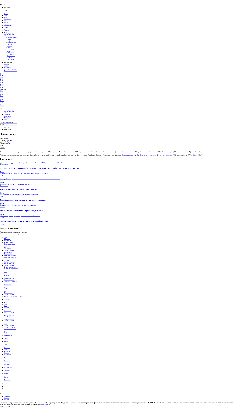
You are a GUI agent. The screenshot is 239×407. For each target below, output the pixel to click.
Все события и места (10, 71)
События (9, 140)
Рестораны (7, 19)
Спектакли (7, 116)
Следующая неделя (10, 69)
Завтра (6, 66)
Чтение (9, 46)
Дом (8, 51)
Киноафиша (7, 249)
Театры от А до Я (9, 327)
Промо (9, 57)
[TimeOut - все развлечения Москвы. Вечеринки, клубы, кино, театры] (4, 2)
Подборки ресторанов (11, 268)
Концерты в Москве (10, 281)
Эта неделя (7, 67)
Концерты (7, 114)
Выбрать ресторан (9, 262)
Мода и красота (12, 37)
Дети (5, 32)
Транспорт (10, 52)
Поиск (6, 14)
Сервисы (6, 353)
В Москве (7, 239)
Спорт (6, 27)
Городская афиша (9, 244)
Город (5, 15)
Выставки (7, 118)
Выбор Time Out (9, 34)
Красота (6, 22)
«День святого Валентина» (147, 155)
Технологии (11, 56)
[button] (0, 108)
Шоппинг (7, 351)
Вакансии (7, 399)
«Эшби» (195, 155)
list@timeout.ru (45, 404)
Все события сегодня (6, 122)
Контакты (10, 59)
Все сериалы (8, 254)
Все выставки (8, 293)
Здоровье (7, 30)
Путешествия (8, 25)
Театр (9, 39)
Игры (9, 41)
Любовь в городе (9, 242)
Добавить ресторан (10, 267)
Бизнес (9, 47)
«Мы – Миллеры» (167, 155)
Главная (6, 128)
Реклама (6, 398)
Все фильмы (8, 252)
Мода (5, 20)
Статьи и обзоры (9, 250)
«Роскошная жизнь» (127, 155)
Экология (10, 54)
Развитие (7, 309)
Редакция (7, 396)
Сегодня (6, 64)
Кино (5, 17)
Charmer (9, 406)
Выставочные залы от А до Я (13, 296)
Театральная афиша (10, 329)
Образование (11, 42)
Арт (5, 29)
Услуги (6, 377)
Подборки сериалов (10, 257)
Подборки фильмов (10, 255)
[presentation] (1, 106)
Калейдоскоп (8, 367)
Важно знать (8, 354)
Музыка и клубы (9, 24)
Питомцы (10, 49)
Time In (9, 44)
